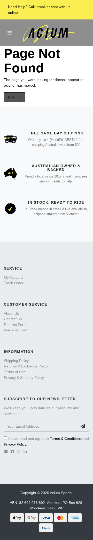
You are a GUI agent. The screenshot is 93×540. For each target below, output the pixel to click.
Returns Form (15, 325)
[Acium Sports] (48, 33)
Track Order (14, 283)
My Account (13, 277)
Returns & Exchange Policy (26, 366)
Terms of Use (15, 372)
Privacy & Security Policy (24, 377)
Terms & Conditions (66, 438)
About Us (11, 313)
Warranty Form (16, 330)
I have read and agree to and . (46, 441)
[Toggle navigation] (9, 32)
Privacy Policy (15, 444)
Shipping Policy (16, 361)
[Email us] (5, 452)
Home (16, 97)
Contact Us (13, 319)
